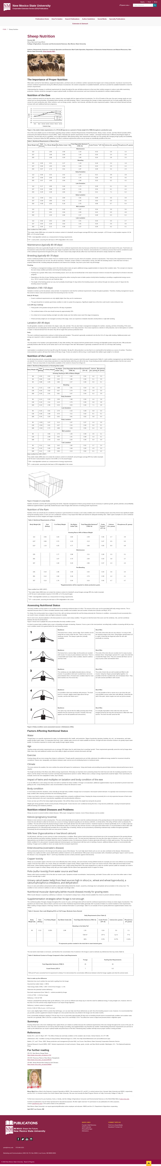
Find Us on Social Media (115, 1125)
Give (155, 2)
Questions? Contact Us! (115, 1127)
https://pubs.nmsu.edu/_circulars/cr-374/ (39, 1055)
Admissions (85, 1131)
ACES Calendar (86, 1127)
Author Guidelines (88, 19)
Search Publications (72, 19)
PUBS (4, 29)
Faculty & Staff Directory (89, 1125)
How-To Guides (57, 19)
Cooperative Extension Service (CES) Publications (30, 8)
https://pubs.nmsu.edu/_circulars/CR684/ (39, 1064)
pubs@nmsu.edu (37, 1103)
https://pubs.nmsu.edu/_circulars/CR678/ (39, 1060)
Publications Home (42, 19)
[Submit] (155, 5)
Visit (149, 2)
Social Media (102, 19)
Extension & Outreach (80, 23)
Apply (142, 2)
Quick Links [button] (125, 5)
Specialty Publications (117, 19)
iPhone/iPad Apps (87, 1129)
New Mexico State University (32, 5)
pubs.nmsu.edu (124, 1099)
